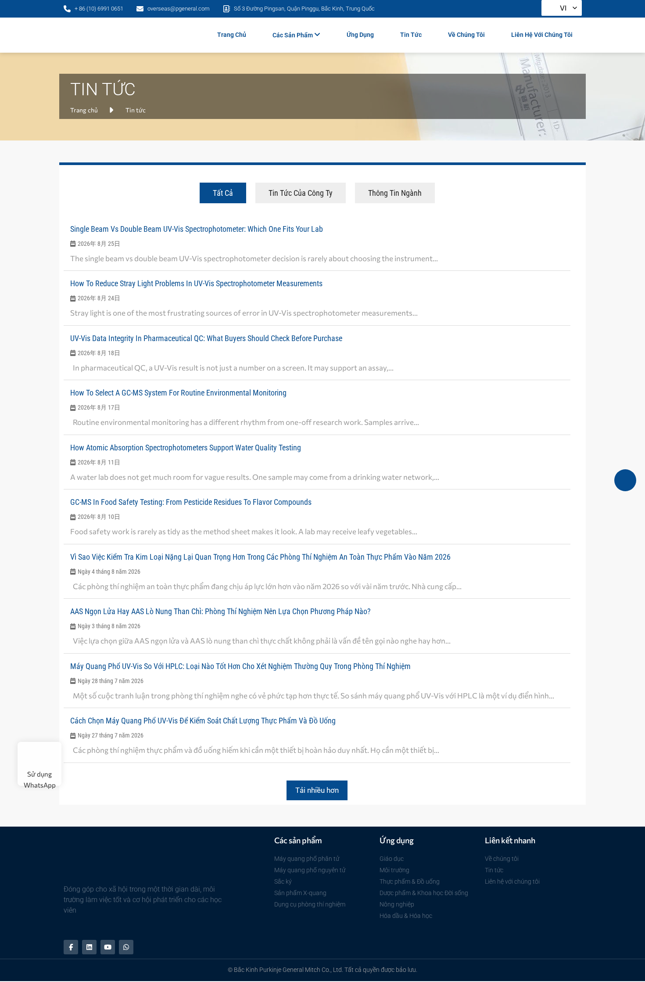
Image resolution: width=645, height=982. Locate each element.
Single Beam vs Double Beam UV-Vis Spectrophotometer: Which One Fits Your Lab (196, 229)
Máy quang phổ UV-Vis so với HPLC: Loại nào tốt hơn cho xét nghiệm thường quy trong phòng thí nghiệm (240, 666)
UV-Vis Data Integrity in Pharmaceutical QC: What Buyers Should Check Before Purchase (206, 338)
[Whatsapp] (126, 947)
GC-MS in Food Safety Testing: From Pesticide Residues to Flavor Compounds (191, 502)
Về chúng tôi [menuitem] (466, 34)
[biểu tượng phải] (625, 480)
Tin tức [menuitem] (411, 34)
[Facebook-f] (71, 947)
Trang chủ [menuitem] (231, 34)
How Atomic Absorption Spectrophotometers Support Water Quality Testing (185, 447)
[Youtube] (107, 947)
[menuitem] (296, 35)
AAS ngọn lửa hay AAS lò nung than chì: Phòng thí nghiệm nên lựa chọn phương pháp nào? (220, 611)
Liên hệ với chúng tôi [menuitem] (542, 34)
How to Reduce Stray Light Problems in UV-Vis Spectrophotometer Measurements (196, 283)
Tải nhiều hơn (317, 790)
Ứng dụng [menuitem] (360, 34)
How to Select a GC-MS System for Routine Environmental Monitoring (178, 392)
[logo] (114, 35)
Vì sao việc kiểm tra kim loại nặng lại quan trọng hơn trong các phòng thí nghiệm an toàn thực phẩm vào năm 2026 (260, 556)
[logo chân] (129, 859)
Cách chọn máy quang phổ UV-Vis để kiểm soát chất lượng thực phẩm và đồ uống (203, 720)
